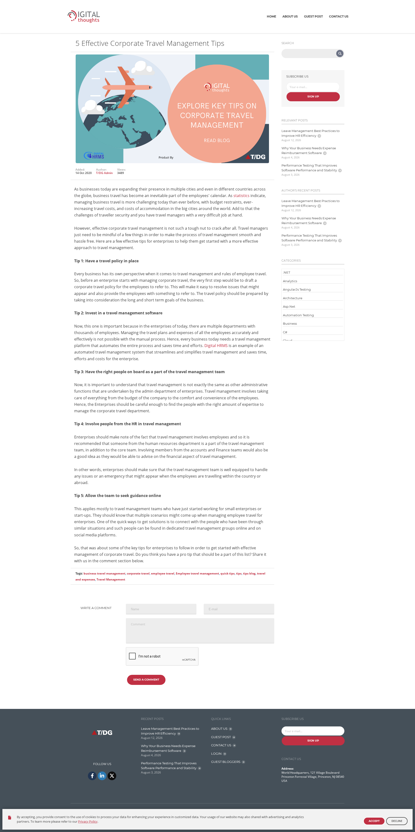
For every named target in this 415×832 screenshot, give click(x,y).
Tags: (79, 573)
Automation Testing (298, 315)
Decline (396, 821)
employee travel (162, 573)
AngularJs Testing (297, 289)
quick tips (227, 573)
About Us (290, 16)
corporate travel (138, 573)
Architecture (292, 298)
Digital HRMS (216, 345)
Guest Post (313, 16)
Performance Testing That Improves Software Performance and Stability (309, 167)
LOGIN (216, 753)
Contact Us (338, 16)
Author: (101, 169)
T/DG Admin (104, 173)
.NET (286, 272)
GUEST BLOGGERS (225, 762)
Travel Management (111, 579)
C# (285, 332)
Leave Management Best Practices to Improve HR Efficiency (310, 133)
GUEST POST (221, 737)
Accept (374, 821)
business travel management (104, 573)
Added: (80, 169)
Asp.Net (289, 306)
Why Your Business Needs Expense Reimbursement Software (308, 150)
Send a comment (146, 679)
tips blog (249, 573)
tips (239, 573)
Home (271, 16)
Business (290, 323)
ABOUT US (219, 728)
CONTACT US (221, 745)
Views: (121, 169)
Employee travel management (197, 573)
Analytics (290, 281)
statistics (241, 195)
